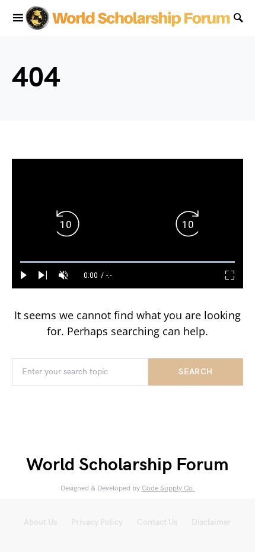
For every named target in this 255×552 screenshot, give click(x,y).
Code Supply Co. (168, 488)
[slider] (127, 262)
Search (195, 372)
